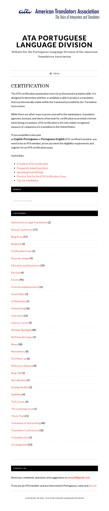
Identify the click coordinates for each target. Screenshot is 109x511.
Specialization (18, 380)
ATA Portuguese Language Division (54, 41)
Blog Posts (17, 236)
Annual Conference (22, 229)
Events (15, 279)
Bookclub (16, 243)
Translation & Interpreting (25, 423)
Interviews (17, 315)
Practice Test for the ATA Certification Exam (41, 176)
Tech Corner (18, 401)
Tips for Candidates (27, 180)
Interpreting (18, 308)
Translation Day (20, 437)
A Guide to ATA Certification (32, 163)
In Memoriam (18, 301)
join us (92, 485)
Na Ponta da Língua (22, 337)
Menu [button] (57, 73)
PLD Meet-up (18, 358)
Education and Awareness (25, 265)
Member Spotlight (21, 329)
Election (15, 272)
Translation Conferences (25, 430)
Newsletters (18, 351)
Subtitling (16, 394)
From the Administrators (24, 287)
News (14, 344)
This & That (17, 415)
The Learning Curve (22, 408)
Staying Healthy (20, 387)
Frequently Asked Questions (32, 168)
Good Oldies (18, 294)
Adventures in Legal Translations (29, 222)
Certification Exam (21, 251)
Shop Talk (16, 373)
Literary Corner (19, 322)
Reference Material (22, 365)
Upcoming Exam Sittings (30, 172)
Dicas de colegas (20, 258)
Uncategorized (19, 444)
